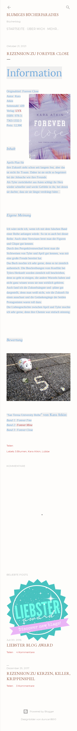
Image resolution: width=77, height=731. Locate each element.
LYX (18, 110)
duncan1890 (48, 719)
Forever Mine (24, 425)
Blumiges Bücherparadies (33, 14)
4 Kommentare (25, 652)
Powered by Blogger (42, 711)
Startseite (16, 29)
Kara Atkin (34, 451)
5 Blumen (21, 451)
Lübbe (45, 451)
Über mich (36, 29)
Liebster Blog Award (30, 645)
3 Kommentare (25, 685)
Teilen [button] (10, 445)
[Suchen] (68, 6)
